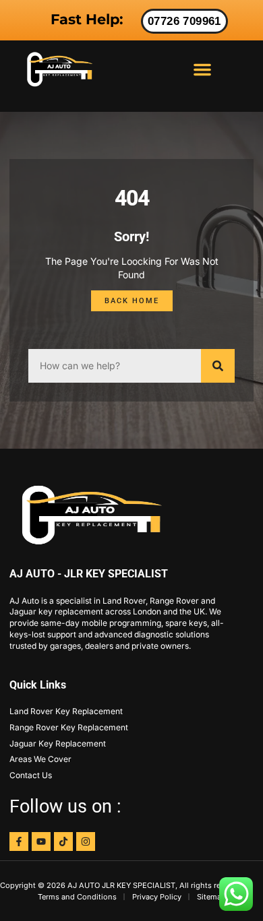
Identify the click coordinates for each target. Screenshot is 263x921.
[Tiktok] (63, 841)
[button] (202, 69)
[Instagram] (85, 841)
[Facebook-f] (18, 841)
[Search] (218, 366)
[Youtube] (41, 841)
